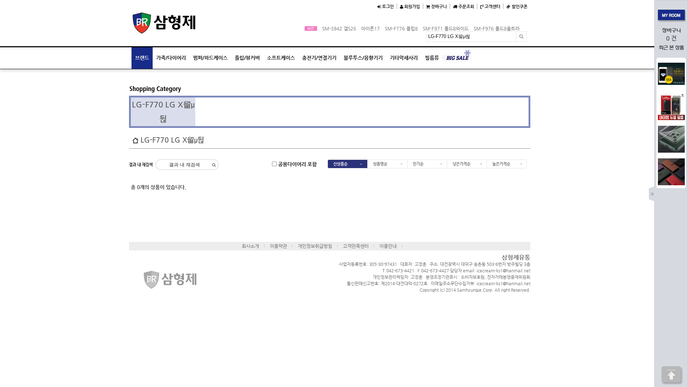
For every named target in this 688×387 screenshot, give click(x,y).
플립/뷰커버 (247, 58)
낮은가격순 (461, 164)
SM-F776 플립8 (401, 28)
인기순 (418, 164)
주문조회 (465, 6)
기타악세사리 (404, 58)
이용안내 (388, 246)
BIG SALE (457, 57)
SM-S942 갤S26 (339, 28)
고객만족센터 (356, 246)
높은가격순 (501, 164)
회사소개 (250, 246)
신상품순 (340, 164)
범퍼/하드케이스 (210, 58)
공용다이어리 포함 (297, 164)
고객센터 (491, 6)
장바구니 (438, 6)
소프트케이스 (281, 58)
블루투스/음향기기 (363, 58)
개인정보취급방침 (315, 246)
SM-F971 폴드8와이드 (446, 28)
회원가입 (411, 6)
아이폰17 (370, 28)
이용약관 (278, 246)
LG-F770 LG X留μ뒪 (172, 140)
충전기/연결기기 (319, 58)
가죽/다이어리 (171, 58)
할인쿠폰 (519, 6)
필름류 (432, 58)
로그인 (387, 6)
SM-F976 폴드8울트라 (497, 28)
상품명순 (380, 164)
